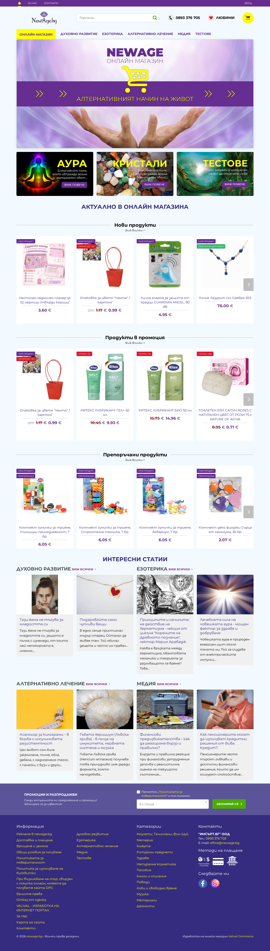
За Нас (32, 3)
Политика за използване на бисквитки (39, 871)
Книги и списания (151, 876)
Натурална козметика (156, 864)
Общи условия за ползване (38, 852)
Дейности (146, 906)
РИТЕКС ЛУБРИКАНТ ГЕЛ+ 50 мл (105, 412)
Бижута (144, 846)
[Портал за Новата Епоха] (44, 17)
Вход (248, 3)
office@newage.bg (224, 843)
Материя (145, 840)
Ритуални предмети (155, 852)
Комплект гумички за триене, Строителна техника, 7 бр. (105, 529)
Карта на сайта (30, 922)
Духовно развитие (79, 34)
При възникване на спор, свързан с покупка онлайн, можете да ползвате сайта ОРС (44, 883)
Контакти (51, 3)
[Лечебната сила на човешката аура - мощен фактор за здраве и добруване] (225, 594)
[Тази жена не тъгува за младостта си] (44, 594)
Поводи (143, 882)
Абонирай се (227, 804)
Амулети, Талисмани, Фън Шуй (162, 834)
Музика (143, 894)
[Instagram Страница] (215, 883)
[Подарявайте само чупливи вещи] (105, 594)
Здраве (143, 858)
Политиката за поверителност (30, 860)
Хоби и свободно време (157, 888)
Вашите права (29, 894)
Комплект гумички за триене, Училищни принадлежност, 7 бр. (45, 531)
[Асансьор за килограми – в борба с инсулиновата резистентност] (44, 709)
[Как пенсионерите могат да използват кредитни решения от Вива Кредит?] (225, 709)
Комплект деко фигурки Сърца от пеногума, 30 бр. (225, 529)
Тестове (203, 34)
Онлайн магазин (36, 34)
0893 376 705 (216, 838)
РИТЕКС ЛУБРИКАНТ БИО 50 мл (165, 410)
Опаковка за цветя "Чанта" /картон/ (105, 300)
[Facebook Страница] (202, 883)
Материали (147, 900)
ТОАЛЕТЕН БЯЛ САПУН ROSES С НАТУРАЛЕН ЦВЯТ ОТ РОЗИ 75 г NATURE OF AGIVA (225, 414)
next (248, 284)
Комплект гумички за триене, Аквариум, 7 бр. (165, 529)
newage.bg (34, 936)
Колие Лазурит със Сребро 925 (225, 298)
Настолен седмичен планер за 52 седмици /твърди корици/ (44, 300)
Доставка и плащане (34, 840)
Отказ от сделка (31, 900)
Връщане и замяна (32, 846)
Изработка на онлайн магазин (218, 936)
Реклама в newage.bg (34, 834)
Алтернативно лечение (150, 34)
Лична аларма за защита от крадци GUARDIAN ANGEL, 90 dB (165, 302)
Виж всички (134, 230)
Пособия (144, 870)
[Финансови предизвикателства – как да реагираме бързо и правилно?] (165, 709)
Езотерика (112, 34)
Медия (184, 34)
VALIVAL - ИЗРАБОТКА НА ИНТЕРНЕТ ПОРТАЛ (37, 908)
